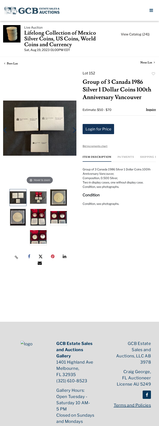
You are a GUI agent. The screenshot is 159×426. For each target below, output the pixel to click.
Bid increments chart (95, 146)
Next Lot (146, 62)
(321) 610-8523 (71, 380)
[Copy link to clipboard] (16, 256)
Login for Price (98, 129)
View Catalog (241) (135, 34)
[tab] (97, 159)
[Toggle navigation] (151, 10)
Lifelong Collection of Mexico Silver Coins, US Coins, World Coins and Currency (60, 38)
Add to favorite (153, 74)
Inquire (151, 110)
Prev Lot (12, 64)
